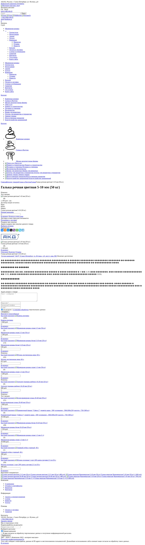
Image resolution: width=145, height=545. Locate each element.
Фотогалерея (14, 34)
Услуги (11, 38)
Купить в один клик (16, 216)
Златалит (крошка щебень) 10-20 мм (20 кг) (16, 386)
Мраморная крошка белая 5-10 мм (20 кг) (16, 345)
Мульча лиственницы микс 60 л (12, 359)
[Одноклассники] (5, 230)
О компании (9, 484)
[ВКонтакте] (2, 230)
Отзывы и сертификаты (13, 486)
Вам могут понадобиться (10, 314)
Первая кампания (9, 531)
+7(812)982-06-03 (7, 17)
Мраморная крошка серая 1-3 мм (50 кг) (15, 372)
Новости (17, 46)
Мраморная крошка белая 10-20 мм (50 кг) (16, 427)
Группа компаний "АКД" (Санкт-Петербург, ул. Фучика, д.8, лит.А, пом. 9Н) (29, 256)
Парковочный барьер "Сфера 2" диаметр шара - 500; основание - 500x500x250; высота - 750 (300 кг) (37, 415)
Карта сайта (13, 59)
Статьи (7, 499)
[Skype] (20, 230)
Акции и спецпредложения (15, 497)
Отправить (5, 312)
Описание (4, 252)
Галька (33, 182)
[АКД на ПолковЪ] (26, 15)
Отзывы (16, 44)
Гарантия (12, 53)
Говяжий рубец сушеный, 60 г (12, 452)
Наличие (12, 252)
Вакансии (17, 42)
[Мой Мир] (8, 230)
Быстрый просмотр (8, 316)
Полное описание (7, 212)
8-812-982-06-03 (6, 11)
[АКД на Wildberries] (17, 15)
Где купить (13, 57)
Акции (11, 36)
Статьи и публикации (17, 52)
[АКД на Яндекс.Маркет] (4, 15)
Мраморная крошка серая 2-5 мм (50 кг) (15, 333)
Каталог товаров (13, 182)
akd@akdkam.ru (6, 19)
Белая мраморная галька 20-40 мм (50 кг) (15, 402)
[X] (11, 230)
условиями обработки (21, 310)
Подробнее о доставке (9, 220)
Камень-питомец (7, 320)
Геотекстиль (13, 32)
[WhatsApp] (17, 230)
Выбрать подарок (7, 226)
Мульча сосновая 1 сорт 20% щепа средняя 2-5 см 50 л (20, 465)
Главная (4, 182)
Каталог (12, 48)
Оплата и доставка (16, 50)
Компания (13, 40)
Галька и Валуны (25, 182)
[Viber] (14, 230)
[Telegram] (23, 230)
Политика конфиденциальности (12, 539)
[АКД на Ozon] (10, 15)
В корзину (4, 216)
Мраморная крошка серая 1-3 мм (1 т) (14, 440)
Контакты (12, 55)
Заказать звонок (6, 521)
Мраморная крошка (12, 29)
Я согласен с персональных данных (24, 310)
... (5, 30)
